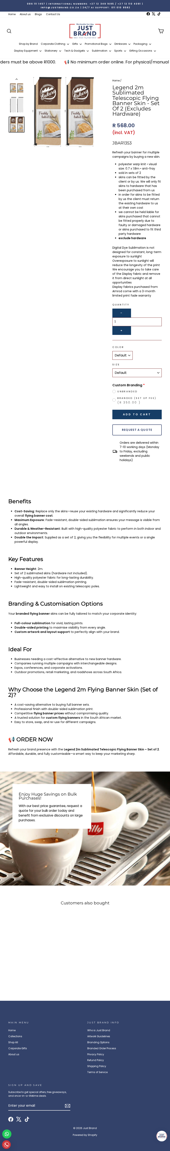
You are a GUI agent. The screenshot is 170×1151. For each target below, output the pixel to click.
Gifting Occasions (141, 50)
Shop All (13, 1042)
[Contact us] (6, 1134)
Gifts (75, 44)
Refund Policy (95, 1060)
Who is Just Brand (98, 1030)
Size (116, 364)
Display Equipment (26, 50)
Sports (118, 50)
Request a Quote (137, 430)
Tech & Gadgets (75, 50)
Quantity (120, 304)
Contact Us (53, 14)
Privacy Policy (95, 1054)
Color (118, 347)
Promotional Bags (96, 44)
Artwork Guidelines (98, 1036)
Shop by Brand (28, 44)
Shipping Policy (96, 1066)
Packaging (141, 44)
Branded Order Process (101, 1048)
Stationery (51, 50)
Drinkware (120, 44)
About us (25, 14)
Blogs (38, 14)
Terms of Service (97, 1072)
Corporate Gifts (17, 1048)
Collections (15, 1036)
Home (12, 14)
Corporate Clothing (53, 44)
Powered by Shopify (85, 1135)
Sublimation (100, 50)
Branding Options (98, 1042)
